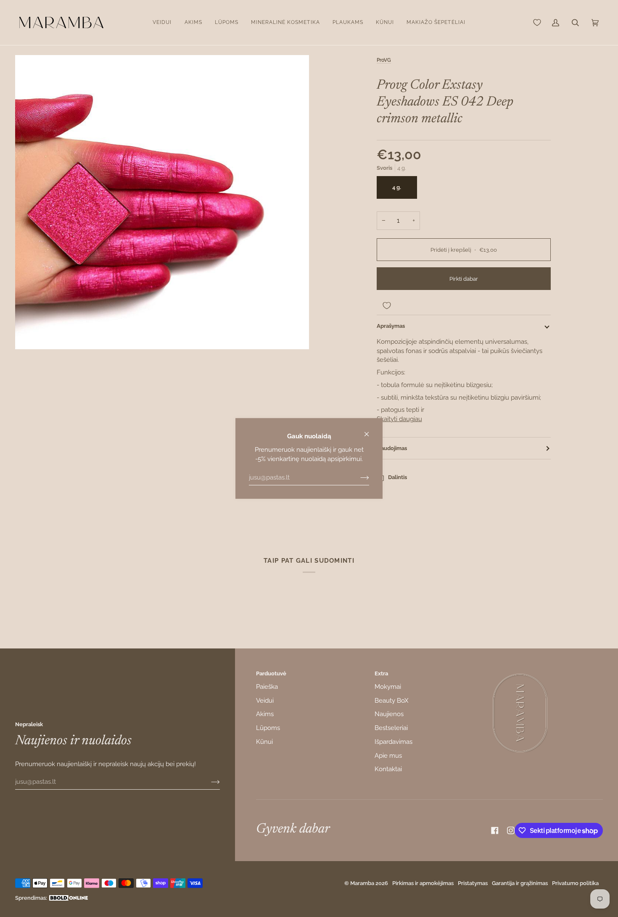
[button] (162, 22)
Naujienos (389, 713)
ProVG (384, 60)
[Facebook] (495, 830)
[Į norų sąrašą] (464, 305)
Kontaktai (388, 768)
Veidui (265, 700)
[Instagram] (511, 830)
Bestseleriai (391, 727)
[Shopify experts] (68, 898)
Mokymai (388, 686)
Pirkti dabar (463, 279)
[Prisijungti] (358, 477)
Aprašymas (391, 326)
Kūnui (264, 741)
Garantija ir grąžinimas (520, 883)
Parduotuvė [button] (271, 673)
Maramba (362, 883)
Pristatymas (473, 883)
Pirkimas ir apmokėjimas (423, 883)
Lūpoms (268, 727)
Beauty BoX (391, 700)
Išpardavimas (393, 741)
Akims (265, 713)
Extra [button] (381, 673)
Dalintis (397, 477)
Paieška (267, 686)
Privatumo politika (575, 883)
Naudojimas (392, 448)
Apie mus (388, 755)
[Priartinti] (162, 202)
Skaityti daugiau (399, 418)
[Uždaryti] (370, 430)
